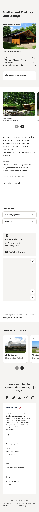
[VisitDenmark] (13, 408)
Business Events (12, 451)
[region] (19, 279)
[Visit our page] (13, 397)
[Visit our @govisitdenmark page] (26, 397)
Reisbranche (11, 454)
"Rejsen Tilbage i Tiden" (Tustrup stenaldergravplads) (16, 62)
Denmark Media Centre (15, 468)
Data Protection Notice (9, 505)
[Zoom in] (32, 291)
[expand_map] (32, 261)
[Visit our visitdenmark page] (19, 397)
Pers (8, 448)
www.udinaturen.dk (11, 183)
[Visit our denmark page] (7, 397)
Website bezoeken (16, 75)
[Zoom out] (32, 297)
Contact (9, 484)
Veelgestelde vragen (14, 481)
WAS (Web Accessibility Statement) (26, 505)
